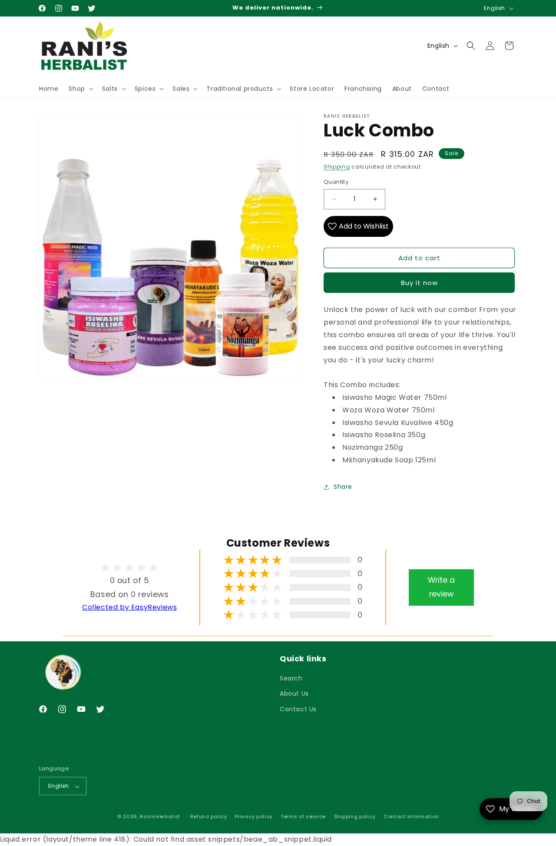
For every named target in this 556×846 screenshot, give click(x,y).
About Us (294, 694)
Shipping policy (355, 816)
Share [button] (343, 486)
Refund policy (208, 816)
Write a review (441, 587)
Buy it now (419, 282)
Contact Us (298, 709)
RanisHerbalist (160, 816)
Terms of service (303, 816)
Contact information (411, 816)
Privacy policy (253, 816)
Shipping (337, 166)
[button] (79, 89)
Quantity (336, 182)
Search (291, 678)
